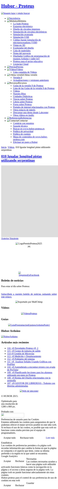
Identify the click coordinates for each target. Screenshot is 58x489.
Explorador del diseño (23, 48)
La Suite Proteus (21, 23)
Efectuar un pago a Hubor (25, 142)
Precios (19, 66)
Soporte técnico (20, 126)
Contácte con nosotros (23, 123)
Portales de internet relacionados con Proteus (34, 107)
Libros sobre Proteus (22, 101)
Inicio (17, 18)
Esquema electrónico (23, 26)
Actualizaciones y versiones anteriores (31, 80)
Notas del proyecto (22, 53)
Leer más (50, 438)
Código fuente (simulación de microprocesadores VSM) (27, 41)
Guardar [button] (30, 483)
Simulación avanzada (23, 34)
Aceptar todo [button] (9, 438)
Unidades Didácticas (22, 96)
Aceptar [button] (7, 461)
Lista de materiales (21, 50)
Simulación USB (21, 37)
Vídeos (19, 69)
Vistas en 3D (19, 45)
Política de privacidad (23, 131)
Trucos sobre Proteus (23, 99)
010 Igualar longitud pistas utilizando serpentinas (21, 158)
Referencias (26, 118)
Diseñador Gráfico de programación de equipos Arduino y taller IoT (31, 57)
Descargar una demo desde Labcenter (30, 112)
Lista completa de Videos (25, 72)
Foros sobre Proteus (22, 104)
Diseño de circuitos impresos (26, 29)
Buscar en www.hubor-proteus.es (28, 128)
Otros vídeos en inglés (23, 115)
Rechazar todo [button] (27, 438)
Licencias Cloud (20, 64)
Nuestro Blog (19, 93)
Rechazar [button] (19, 461)
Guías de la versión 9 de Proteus (28, 85)
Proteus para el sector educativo (28, 61)
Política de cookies (22, 134)
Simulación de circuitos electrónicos (30, 32)
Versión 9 (17, 77)
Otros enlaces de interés (24, 110)
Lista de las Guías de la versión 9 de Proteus (33, 88)
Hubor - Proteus (17, 6)
